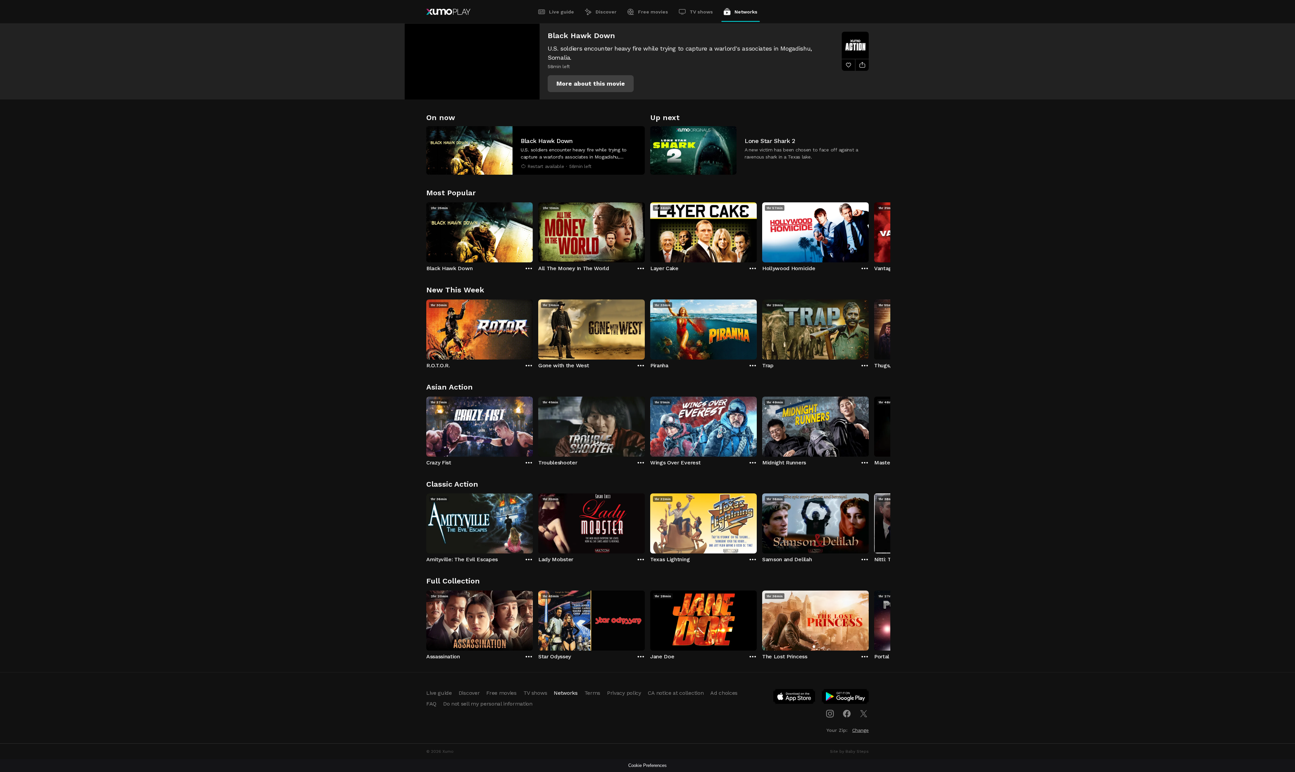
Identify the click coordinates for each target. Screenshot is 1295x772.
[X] (864, 714)
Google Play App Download (846, 698)
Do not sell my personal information (488, 703)
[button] (591, 83)
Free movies (653, 12)
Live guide (561, 12)
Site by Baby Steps (849, 751)
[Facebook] (847, 714)
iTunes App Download (794, 698)
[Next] (869, 231)
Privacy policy (624, 693)
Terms (592, 693)
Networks (746, 12)
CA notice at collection (676, 693)
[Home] (448, 12)
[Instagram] (830, 714)
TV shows (701, 12)
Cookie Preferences (647, 765)
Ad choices (724, 693)
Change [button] (860, 730)
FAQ (431, 703)
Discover (606, 12)
